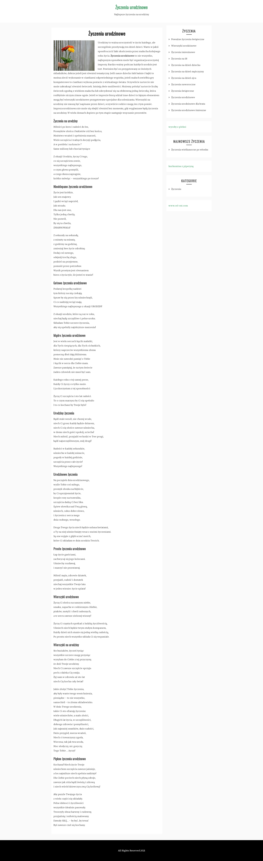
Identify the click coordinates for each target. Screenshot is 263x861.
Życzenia (176, 189)
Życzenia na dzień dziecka (185, 65)
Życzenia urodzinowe (131, 7)
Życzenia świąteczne (182, 91)
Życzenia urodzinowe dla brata (188, 103)
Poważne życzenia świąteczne (187, 39)
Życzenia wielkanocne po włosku (189, 149)
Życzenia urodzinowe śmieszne (188, 110)
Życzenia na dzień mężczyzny (187, 71)
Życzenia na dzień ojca (183, 78)
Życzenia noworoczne (183, 84)
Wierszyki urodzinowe (183, 45)
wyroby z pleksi (177, 126)
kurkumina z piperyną (181, 166)
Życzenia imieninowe (183, 52)
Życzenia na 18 (179, 58)
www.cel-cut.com (178, 205)
